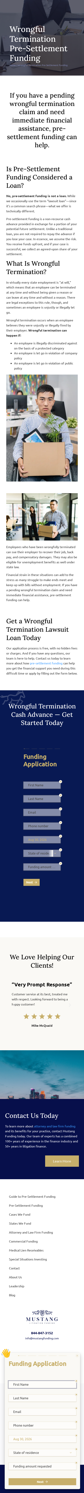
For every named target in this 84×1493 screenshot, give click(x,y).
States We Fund (20, 1223)
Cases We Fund (19, 1214)
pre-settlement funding (46, 663)
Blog (12, 1295)
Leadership (16, 1286)
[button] (14, 1005)
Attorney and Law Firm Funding (31, 1232)
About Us (15, 1277)
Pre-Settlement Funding (26, 1205)
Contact (14, 1268)
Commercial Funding (23, 1241)
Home (13, 65)
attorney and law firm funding (54, 1126)
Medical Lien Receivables (26, 1250)
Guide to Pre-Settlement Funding (32, 1196)
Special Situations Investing (28, 1259)
